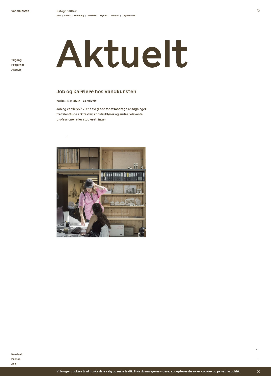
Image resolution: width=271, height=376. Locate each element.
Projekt (115, 15)
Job (13, 364)
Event (67, 15)
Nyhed (103, 15)
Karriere (92, 15)
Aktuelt (16, 70)
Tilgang (16, 60)
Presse (15, 359)
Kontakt (16, 354)
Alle (59, 15)
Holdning (79, 15)
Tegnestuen (129, 15)
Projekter (17, 65)
